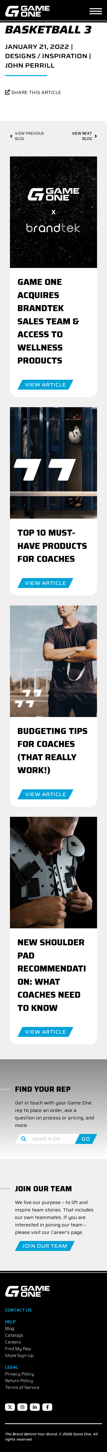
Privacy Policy (19, 1373)
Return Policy (19, 1380)
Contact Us (18, 1310)
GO (86, 1139)
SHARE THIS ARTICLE (35, 92)
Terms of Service (22, 1387)
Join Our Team (44, 1246)
